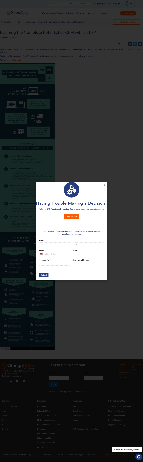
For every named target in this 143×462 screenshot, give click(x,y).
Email (75, 250)
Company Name (45, 260)
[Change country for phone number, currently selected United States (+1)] (42, 254)
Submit (44, 275)
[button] (104, 185)
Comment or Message (81, 260)
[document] (71, 231)
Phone (42, 250)
